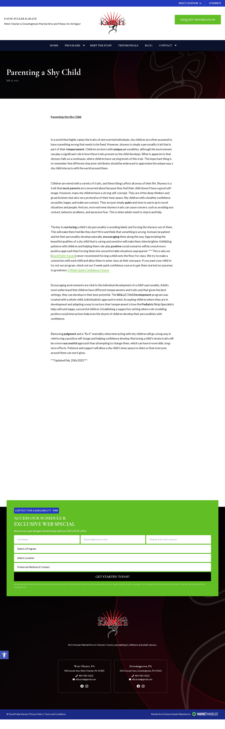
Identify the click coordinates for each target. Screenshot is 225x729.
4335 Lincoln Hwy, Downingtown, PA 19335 (141, 670)
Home (54, 45)
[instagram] (86, 686)
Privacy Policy (36, 714)
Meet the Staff (101, 45)
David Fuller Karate (63, 256)
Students (215, 3)
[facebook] (82, 686)
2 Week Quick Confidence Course (88, 270)
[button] (4, 655)
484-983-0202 (86, 675)
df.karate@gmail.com (86, 679)
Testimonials (128, 45)
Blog (148, 45)
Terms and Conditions (55, 714)
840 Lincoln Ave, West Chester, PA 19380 (84, 670)
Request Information (198, 19)
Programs (72, 45)
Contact (165, 45)
